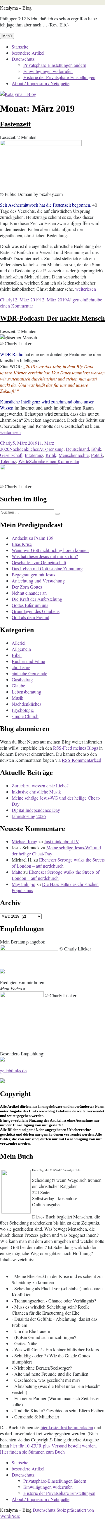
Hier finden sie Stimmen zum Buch (32, 1452)
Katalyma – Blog (16, 8)
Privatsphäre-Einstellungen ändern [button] (54, 65)
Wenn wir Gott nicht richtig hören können (50, 550)
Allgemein (76, 299)
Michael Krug (24, 841)
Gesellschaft (11, 455)
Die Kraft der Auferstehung (37, 599)
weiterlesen (85, 289)
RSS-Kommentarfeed (81, 760)
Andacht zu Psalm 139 (32, 538)
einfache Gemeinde (29, 673)
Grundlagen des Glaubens (36, 611)
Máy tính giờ (23, 884)
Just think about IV (61, 841)
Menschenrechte (74, 455)
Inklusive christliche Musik (36, 792)
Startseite (20, 47)
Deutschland (77, 449)
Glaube (18, 685)
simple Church (25, 716)
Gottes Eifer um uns (30, 605)
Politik (97, 455)
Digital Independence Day (36, 810)
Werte (23, 461)
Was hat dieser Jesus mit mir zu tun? (45, 556)
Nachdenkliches (24, 449)
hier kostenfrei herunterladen (67, 1427)
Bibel (17, 655)
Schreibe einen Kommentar (54, 461)
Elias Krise (22, 544)
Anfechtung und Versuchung (38, 581)
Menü (7, 36)
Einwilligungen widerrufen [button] (48, 71)
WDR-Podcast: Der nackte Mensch (52, 318)
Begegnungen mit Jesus (33, 574)
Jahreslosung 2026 (29, 816)
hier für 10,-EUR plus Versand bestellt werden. (53, 1446)
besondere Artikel (28, 53)
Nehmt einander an (29, 593)
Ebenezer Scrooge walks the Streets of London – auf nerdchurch (58, 863)
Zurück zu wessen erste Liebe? (40, 785)
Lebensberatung (26, 692)
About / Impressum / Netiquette (40, 83)
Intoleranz (34, 455)
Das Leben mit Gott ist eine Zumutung (47, 568)
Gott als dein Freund (30, 617)
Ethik (96, 449)
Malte (17, 872)
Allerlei (18, 643)
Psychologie (23, 710)
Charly (6, 299)
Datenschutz (23, 59)
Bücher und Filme (28, 661)
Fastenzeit (15, 124)
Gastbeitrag (22, 679)
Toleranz (8, 461)
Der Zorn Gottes (27, 587)
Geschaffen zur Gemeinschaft (39, 562)
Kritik (51, 455)
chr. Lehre (21, 667)
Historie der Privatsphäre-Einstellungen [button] (59, 77)
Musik (17, 698)
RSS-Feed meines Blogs (75, 748)
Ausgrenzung (51, 449)
